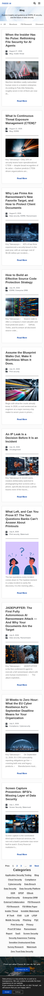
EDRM (16, 131)
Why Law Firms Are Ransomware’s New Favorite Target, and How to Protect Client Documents (20, 200)
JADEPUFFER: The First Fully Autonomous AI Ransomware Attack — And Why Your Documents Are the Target (21, 618)
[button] (41, 3)
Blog (11, 54)
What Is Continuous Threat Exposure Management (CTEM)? (21, 119)
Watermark (24, 534)
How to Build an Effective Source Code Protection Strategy (21, 278)
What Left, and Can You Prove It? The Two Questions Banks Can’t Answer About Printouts (22, 519)
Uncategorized (15, 449)
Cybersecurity (25, 726)
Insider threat (19, 54)
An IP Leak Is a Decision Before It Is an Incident (22, 438)
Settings (18, 992)
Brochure (13, 24)
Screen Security (15, 807)
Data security (14, 216)
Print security (14, 371)
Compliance (14, 726)
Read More (22, 101)
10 (30, 866)
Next (37, 866)
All (5, 24)
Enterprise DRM (21, 290)
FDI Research (26, 24)
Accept (7, 992)
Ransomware (31, 216)
